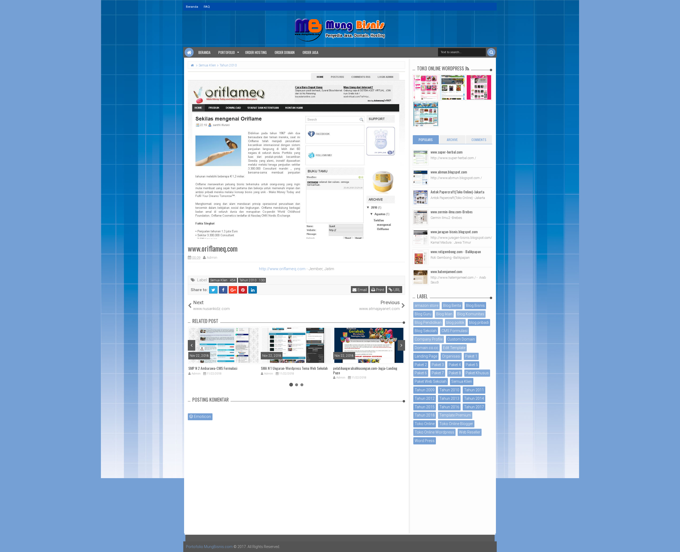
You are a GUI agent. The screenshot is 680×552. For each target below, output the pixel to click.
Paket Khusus (477, 373)
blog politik (455, 322)
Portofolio (226, 52)
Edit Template (454, 348)
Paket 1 (471, 356)
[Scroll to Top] (673, 542)
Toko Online (425, 424)
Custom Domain (461, 339)
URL (396, 289)
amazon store (426, 305)
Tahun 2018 (425, 415)
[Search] (491, 52)
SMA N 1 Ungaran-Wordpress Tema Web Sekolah (294, 368)
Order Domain (285, 52)
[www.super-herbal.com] (420, 157)
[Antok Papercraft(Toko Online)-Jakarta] (420, 197)
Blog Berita (452, 305)
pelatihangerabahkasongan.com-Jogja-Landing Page (365, 370)
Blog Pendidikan (428, 322)
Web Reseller (469, 432)
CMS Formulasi (454, 331)
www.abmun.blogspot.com (449, 172)
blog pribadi (479, 322)
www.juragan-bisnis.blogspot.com (454, 231)
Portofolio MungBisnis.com (209, 547)
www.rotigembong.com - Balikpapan (456, 251)
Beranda (192, 7)
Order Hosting (256, 52)
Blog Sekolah (426, 331)
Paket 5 (472, 365)
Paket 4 (455, 365)
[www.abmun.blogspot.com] (420, 177)
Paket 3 (438, 365)
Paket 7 (438, 373)
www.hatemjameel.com (446, 271)
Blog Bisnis (475, 305)
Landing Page (426, 356)
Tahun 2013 (449, 398)
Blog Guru (423, 314)
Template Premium (455, 415)
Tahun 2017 (474, 407)
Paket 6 (421, 373)
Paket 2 (421, 365)
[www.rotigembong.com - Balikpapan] (420, 257)
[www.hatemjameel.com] (420, 277)
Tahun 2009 (425, 390)
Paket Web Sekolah (431, 381)
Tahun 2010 (247, 280)
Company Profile (429, 339)
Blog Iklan (444, 314)
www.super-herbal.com (446, 152)
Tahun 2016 (449, 407)
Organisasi (451, 356)
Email (361, 289)
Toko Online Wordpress (434, 432)
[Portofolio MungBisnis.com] (189, 52)
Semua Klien (218, 280)
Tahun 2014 (474, 398)
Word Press (425, 441)
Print (379, 289)
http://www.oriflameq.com (282, 268)
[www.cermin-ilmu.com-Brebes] (420, 217)
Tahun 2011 (474, 390)
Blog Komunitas (470, 314)
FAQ (207, 7)
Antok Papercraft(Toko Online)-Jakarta (457, 191)
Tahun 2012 (425, 398)
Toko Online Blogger (456, 424)
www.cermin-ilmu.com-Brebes (452, 211)
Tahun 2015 (425, 407)
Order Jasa (310, 52)
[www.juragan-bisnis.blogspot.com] (420, 237)
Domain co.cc (426, 348)
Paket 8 (455, 373)
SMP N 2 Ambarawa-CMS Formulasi (212, 368)
